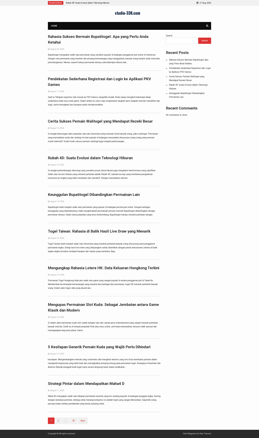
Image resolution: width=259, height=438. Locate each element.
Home (54, 26)
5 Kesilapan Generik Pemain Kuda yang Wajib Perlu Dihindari (99, 347)
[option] (90, 3)
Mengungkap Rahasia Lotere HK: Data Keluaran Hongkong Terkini (103, 268)
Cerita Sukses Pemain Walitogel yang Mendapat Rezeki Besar (100, 121)
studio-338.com (127, 13)
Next (83, 420)
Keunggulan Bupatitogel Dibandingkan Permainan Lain (94, 194)
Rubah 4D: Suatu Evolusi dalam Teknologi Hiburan (87, 3)
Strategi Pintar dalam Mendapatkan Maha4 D (86, 383)
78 (73, 420)
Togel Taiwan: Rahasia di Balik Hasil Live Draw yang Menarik (99, 231)
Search (169, 35)
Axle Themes (205, 433)
